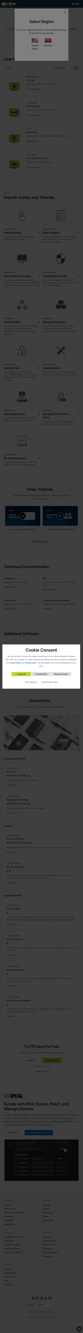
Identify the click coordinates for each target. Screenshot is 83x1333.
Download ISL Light (50, 682)
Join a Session (31, 682)
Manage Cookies (61, 674)
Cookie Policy (15, 663)
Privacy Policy (30, 663)
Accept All (21, 674)
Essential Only (41, 674)
